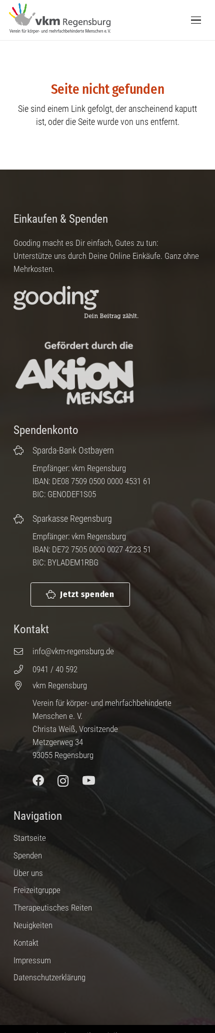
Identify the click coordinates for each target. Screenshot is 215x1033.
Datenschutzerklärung (50, 977)
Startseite (30, 838)
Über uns (28, 873)
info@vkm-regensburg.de (73, 651)
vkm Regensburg (59, 685)
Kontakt (26, 943)
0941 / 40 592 (55, 669)
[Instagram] (63, 781)
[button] (196, 20)
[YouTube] (89, 781)
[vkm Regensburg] (23, 685)
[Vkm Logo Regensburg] (59, 18)
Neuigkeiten (33, 925)
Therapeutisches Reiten (53, 908)
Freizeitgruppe (37, 890)
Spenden (28, 855)
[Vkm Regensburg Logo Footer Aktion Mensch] (75, 373)
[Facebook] (38, 781)
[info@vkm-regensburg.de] (23, 651)
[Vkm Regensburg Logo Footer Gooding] (84, 303)
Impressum (32, 960)
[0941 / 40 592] (23, 669)
